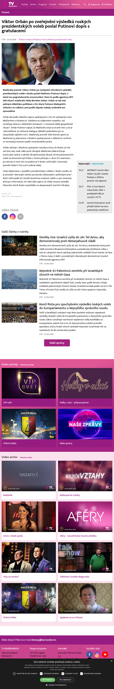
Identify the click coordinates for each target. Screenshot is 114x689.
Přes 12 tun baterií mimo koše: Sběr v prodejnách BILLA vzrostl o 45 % (96, 192)
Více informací (59, 670)
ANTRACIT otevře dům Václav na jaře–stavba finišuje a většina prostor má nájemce (98, 175)
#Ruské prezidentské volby (60, 39)
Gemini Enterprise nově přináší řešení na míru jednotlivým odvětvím (98, 206)
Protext (52, 4)
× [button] (111, 661)
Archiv (33, 4)
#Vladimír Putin (40, 39)
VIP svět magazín (37, 653)
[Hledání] (85, 4)
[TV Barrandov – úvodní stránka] (9, 4)
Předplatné (64, 4)
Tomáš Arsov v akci (38, 656)
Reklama (76, 4)
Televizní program (10, 653)
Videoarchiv (7, 656)
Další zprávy (57, 342)
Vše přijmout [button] (48, 680)
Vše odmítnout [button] (65, 680)
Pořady (24, 4)
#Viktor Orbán (25, 39)
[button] (57, 685)
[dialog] (57, 674)
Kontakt (62, 648)
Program (43, 4)
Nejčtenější (98, 163)
